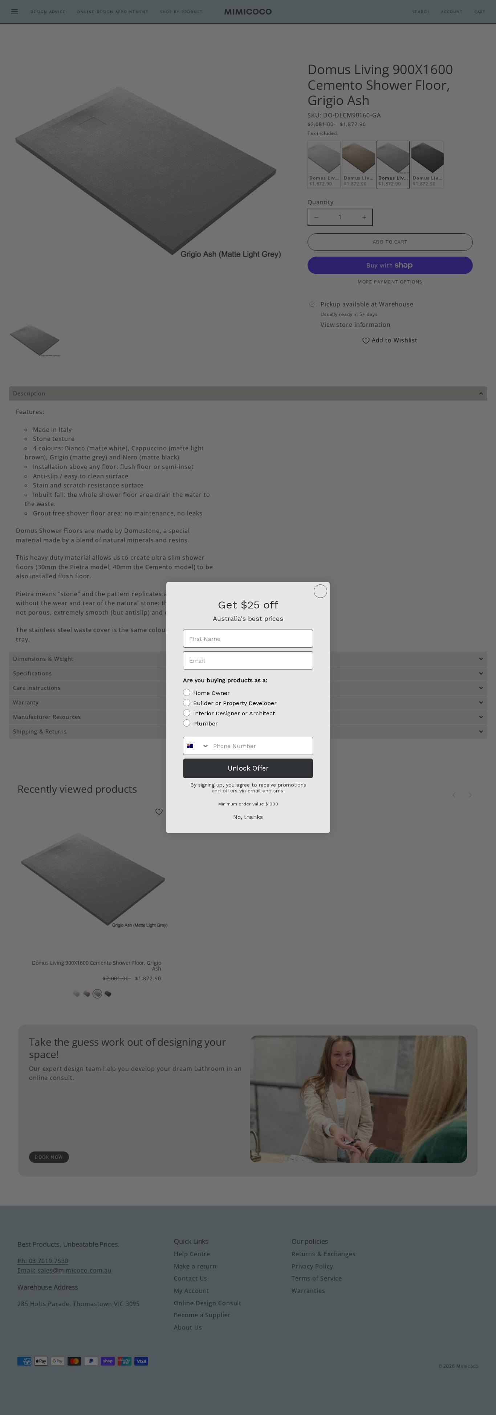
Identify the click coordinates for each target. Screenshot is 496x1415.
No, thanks (248, 816)
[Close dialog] (320, 591)
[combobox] (196, 746)
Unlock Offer (248, 768)
